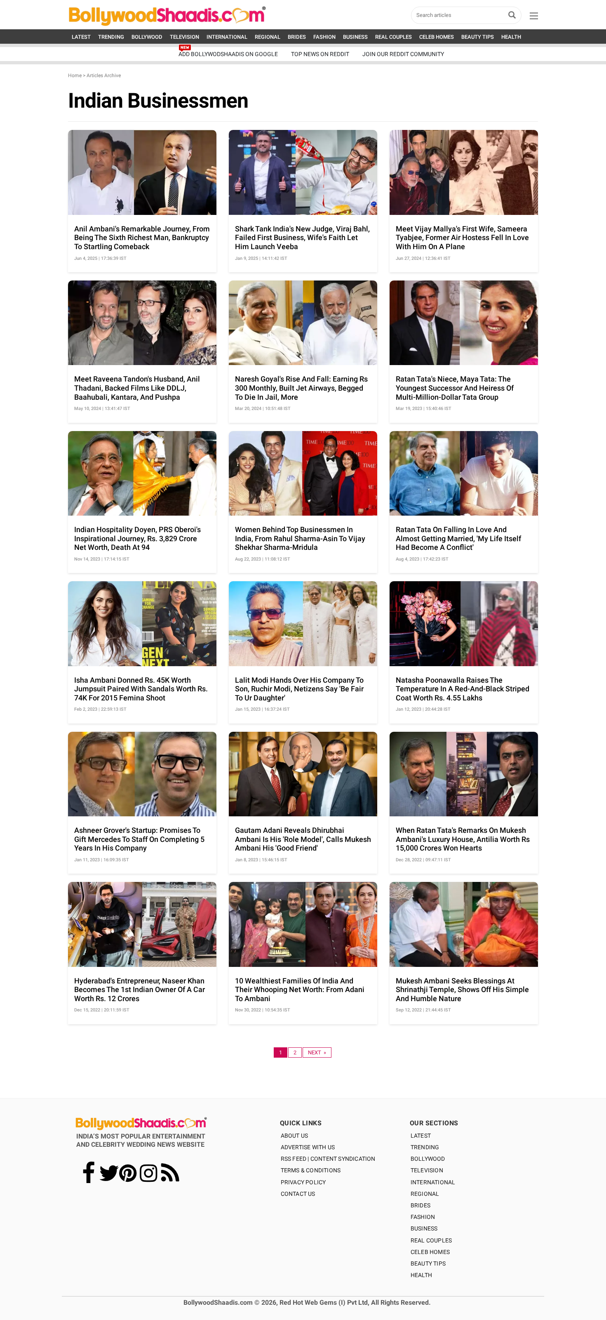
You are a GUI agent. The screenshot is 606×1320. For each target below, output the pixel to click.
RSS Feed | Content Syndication (328, 1158)
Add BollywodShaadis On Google (228, 54)
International (433, 1182)
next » (317, 1052)
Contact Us (298, 1193)
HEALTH (511, 37)
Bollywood (428, 1158)
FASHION (324, 37)
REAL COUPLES (393, 37)
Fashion (423, 1217)
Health (421, 1275)
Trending (425, 1147)
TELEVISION (184, 37)
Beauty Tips (428, 1263)
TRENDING (111, 37)
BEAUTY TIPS (477, 37)
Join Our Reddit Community (403, 54)
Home (75, 75)
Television (427, 1170)
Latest (421, 1135)
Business (424, 1228)
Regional (425, 1193)
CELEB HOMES (436, 37)
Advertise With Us (308, 1147)
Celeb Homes (430, 1252)
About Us (294, 1135)
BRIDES (297, 37)
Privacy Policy (303, 1182)
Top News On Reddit (320, 54)
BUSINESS (355, 37)
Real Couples (431, 1240)
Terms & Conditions (311, 1170)
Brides (420, 1205)
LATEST (81, 37)
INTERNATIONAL (227, 37)
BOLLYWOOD (147, 37)
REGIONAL (267, 37)
